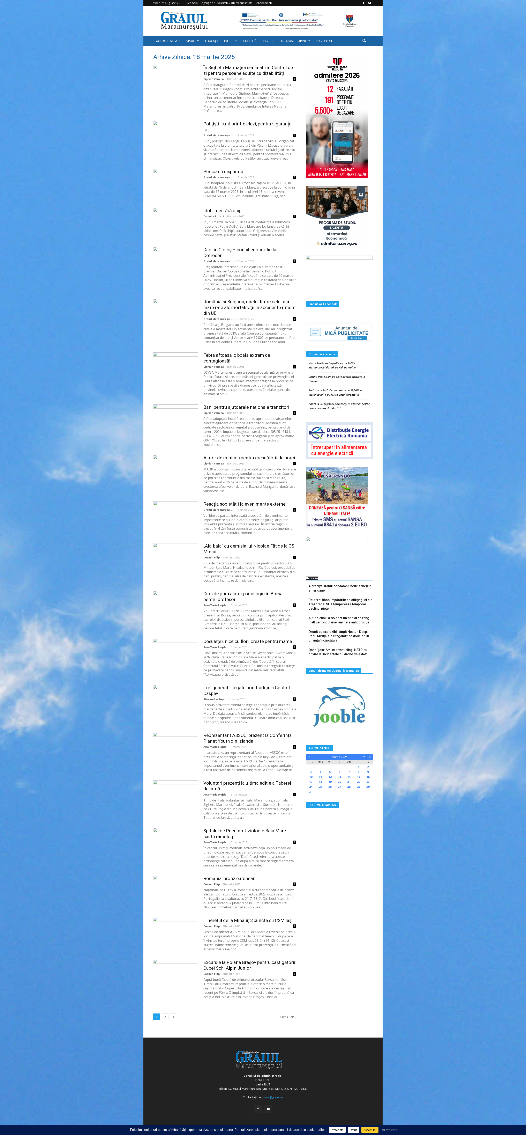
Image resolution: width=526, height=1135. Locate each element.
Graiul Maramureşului (218, 135)
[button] (365, 41)
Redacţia (192, 3)
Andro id (314, 390)
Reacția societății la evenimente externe (244, 504)
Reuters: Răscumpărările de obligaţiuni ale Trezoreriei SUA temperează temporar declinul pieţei (340, 604)
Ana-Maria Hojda (214, 605)
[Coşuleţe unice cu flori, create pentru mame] (175, 654)
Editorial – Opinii (293, 41)
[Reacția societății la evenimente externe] (175, 516)
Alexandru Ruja (213, 699)
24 (311, 787)
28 (349, 787)
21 (349, 782)
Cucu (312, 377)
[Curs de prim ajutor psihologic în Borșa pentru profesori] (175, 606)
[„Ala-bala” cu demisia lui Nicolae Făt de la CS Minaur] (175, 558)
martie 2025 (339, 757)
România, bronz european (229, 878)
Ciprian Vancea (213, 79)
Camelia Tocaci (213, 216)
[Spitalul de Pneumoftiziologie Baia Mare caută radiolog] (175, 843)
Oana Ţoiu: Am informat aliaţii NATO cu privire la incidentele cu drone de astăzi (338, 652)
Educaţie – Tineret (219, 41)
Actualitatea (166, 41)
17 (311, 782)
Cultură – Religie (256, 41)
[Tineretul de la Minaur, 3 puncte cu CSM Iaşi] (175, 933)
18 (320, 782)
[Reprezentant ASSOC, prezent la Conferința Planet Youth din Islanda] (175, 748)
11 (320, 777)
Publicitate (325, 41)
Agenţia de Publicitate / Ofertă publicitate (227, 3)
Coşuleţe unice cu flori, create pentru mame (247, 641)
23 (368, 782)
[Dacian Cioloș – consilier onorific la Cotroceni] (175, 262)
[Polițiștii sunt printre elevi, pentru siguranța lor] (175, 136)
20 (339, 782)
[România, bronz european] (175, 891)
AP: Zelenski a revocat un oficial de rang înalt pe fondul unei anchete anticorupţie (339, 620)
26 (330, 787)
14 (349, 777)
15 (358, 777)
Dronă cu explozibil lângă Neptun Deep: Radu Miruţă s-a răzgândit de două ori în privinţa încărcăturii (339, 636)
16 (368, 777)
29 (358, 787)
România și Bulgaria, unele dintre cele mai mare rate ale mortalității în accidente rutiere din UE (249, 307)
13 (339, 777)
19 (330, 782)
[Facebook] (363, 2)
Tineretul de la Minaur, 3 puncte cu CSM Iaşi (248, 920)
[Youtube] (370, 2)
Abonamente (264, 3)
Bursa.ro (312, 578)
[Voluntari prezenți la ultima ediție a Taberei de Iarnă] (175, 795)
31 (311, 791)
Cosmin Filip (211, 557)
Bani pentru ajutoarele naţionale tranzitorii (247, 407)
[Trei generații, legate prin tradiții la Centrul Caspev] (175, 700)
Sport (191, 41)
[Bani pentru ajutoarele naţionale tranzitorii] (175, 419)
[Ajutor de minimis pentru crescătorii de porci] (175, 470)
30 (368, 787)
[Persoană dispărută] (175, 184)
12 (330, 777)
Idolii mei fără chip (222, 210)
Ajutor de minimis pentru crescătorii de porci (249, 457)
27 (339, 787)
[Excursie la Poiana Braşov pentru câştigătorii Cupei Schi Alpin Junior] (175, 975)
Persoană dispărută (223, 171)
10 (311, 777)
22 (358, 782)
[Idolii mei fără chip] (175, 223)
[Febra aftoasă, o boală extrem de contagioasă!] (175, 367)
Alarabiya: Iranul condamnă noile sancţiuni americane (340, 588)
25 (320, 787)
